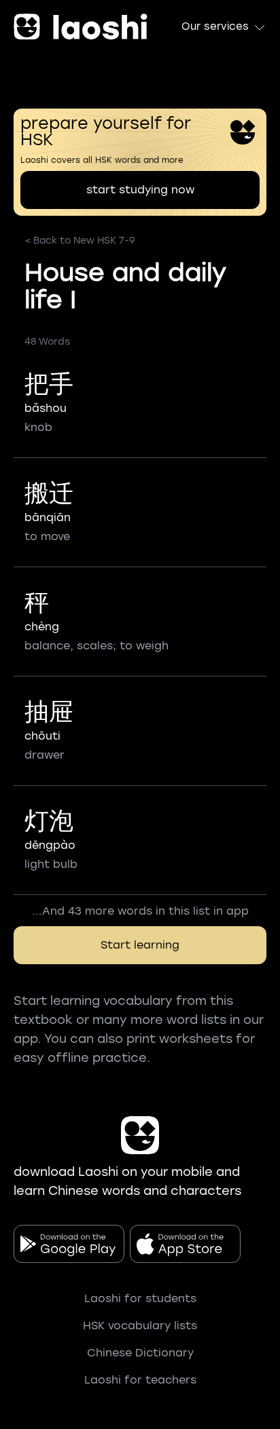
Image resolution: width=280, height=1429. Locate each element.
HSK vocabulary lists (140, 1325)
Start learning (140, 944)
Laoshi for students (140, 1298)
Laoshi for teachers (140, 1379)
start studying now (140, 189)
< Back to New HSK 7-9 (79, 240)
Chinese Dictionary (140, 1352)
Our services (215, 26)
